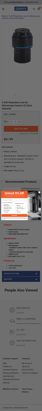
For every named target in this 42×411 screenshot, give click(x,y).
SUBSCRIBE (14, 215)
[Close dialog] (39, 192)
